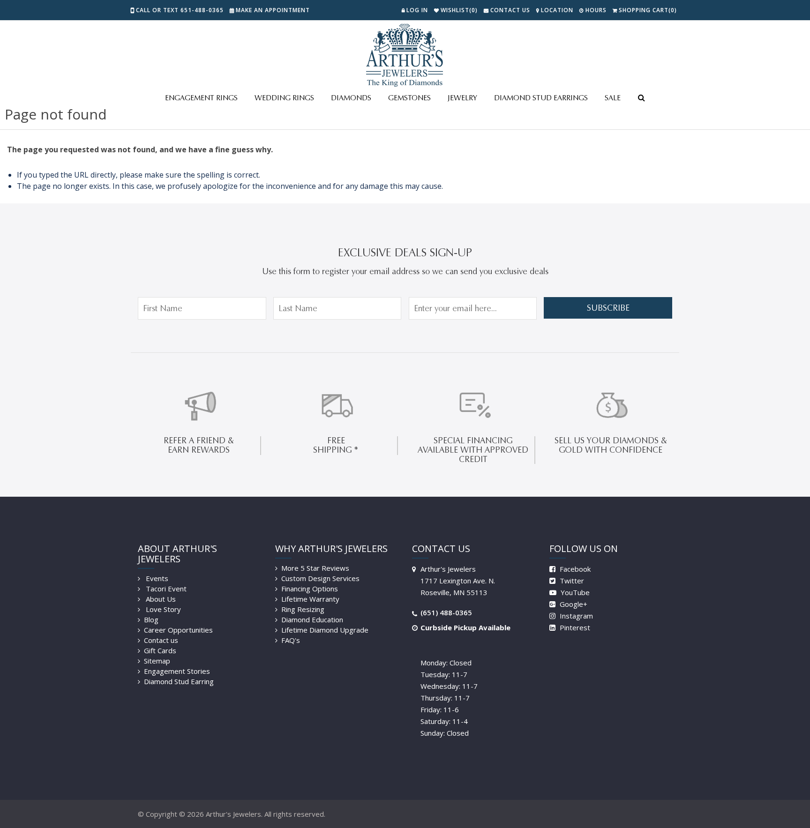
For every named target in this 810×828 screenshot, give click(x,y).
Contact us (161, 640)
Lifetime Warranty (310, 599)
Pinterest (574, 627)
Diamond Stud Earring (179, 681)
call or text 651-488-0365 (180, 10)
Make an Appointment (273, 10)
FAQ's (290, 640)
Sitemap (157, 660)
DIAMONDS (351, 97)
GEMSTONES (409, 97)
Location (557, 10)
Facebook (574, 569)
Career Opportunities (178, 629)
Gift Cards (160, 650)
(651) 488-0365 (446, 612)
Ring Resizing (302, 609)
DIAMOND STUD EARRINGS (541, 97)
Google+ (572, 604)
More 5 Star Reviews (315, 568)
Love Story (162, 609)
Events (156, 578)
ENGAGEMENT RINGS (201, 97)
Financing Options (309, 588)
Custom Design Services (320, 578)
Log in (417, 10)
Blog (151, 619)
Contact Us (510, 10)
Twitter (571, 580)
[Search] (641, 98)
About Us (160, 599)
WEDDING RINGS (284, 97)
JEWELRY (462, 97)
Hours (596, 10)
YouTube (574, 592)
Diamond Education (312, 619)
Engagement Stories (177, 671)
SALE (613, 97)
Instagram (575, 615)
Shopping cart (648, 10)
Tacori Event (165, 588)
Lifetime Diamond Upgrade (324, 629)
